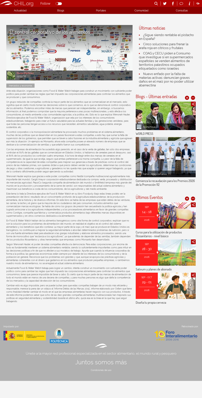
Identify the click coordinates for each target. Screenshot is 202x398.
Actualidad (20, 10)
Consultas (182, 10)
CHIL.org (23, 3)
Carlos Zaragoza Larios (155, 174)
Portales (101, 10)
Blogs (60, 10)
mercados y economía (20, 85)
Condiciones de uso (101, 370)
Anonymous (149, 127)
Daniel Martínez (25, 73)
